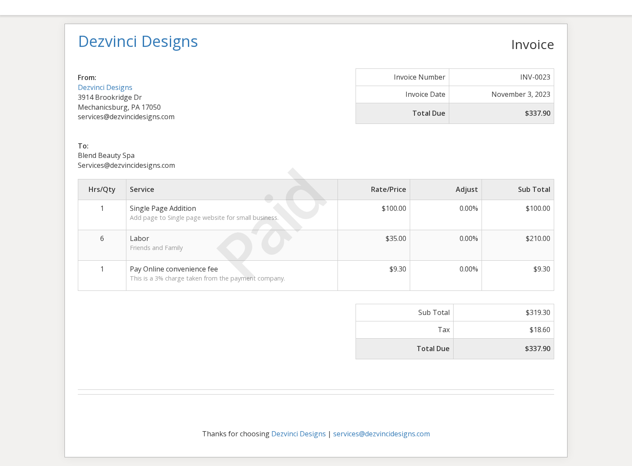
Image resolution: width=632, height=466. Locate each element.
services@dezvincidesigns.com (381, 433)
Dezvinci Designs (105, 87)
